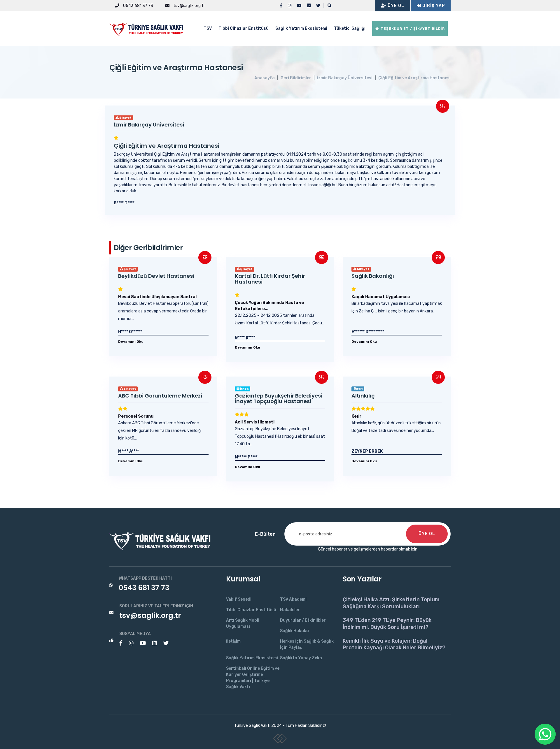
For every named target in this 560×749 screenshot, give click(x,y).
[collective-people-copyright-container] (280, 740)
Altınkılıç (362, 395)
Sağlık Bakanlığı (372, 275)
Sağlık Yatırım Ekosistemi (301, 28)
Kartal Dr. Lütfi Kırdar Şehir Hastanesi (270, 278)
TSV (208, 28)
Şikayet (125, 117)
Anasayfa (264, 77)
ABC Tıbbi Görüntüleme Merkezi (160, 395)
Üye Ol (395, 5)
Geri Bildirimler (296, 77)
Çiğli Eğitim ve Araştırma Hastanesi (414, 77)
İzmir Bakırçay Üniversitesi (344, 77)
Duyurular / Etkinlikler (303, 620)
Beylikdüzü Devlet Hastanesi (156, 275)
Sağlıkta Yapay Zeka (301, 657)
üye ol (427, 533)
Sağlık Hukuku (294, 630)
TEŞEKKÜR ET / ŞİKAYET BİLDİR (412, 29)
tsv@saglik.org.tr (188, 5)
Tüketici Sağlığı (349, 28)
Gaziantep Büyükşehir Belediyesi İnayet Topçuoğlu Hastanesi (278, 398)
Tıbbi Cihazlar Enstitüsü (243, 28)
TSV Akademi (293, 599)
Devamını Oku (131, 342)
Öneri (358, 389)
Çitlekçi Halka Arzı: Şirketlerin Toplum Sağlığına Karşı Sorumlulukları (391, 602)
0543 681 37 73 (137, 5)
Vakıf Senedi (238, 599)
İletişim (233, 641)
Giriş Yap (433, 5)
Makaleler (290, 609)
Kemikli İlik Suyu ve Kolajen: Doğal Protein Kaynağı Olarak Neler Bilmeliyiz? (394, 644)
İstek (244, 389)
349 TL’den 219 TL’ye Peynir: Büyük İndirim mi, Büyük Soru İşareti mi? (387, 623)
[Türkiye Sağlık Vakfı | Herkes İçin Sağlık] (148, 28)
